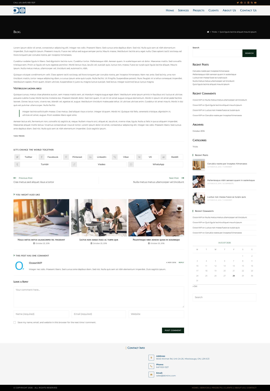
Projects (217, 388)
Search (196, 47)
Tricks (21, 136)
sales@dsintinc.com (166, 375)
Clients (228, 388)
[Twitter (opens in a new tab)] (238, 2)
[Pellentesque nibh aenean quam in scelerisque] (199, 181)
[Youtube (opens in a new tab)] (254, 2)
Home (195, 388)
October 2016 (199, 131)
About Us (240, 388)
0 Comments (228, 183)
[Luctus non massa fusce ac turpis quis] (199, 198)
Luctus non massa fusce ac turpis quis (99, 239)
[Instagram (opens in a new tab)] (245, 2)
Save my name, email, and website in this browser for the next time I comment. (57, 322)
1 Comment (227, 167)
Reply (181, 262)
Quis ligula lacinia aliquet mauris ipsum (211, 84)
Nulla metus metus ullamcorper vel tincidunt (41, 239)
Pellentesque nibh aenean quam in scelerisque (156, 239)
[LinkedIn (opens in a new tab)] (248, 2)
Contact (251, 388)
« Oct (195, 286)
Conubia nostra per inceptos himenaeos (211, 71)
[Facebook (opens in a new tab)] (241, 2)
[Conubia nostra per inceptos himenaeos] (199, 165)
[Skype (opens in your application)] (251, 2)
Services (205, 388)
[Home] (208, 32)
